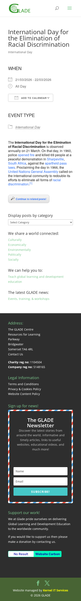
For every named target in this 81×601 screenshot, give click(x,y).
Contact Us (15, 354)
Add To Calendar (33, 97)
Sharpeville (55, 159)
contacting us (45, 542)
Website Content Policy (24, 394)
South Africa (17, 163)
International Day (20, 52)
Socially (13, 260)
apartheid (52, 163)
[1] (30, 183)
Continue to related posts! (31, 199)
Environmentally (19, 250)
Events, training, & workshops (28, 299)
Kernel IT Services (55, 590)
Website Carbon (47, 554)
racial (57, 179)
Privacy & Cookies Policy (24, 389)
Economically (17, 245)
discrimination (18, 184)
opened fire (26, 154)
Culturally (15, 240)
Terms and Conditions (23, 384)
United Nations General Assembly (33, 171)
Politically (14, 254)
